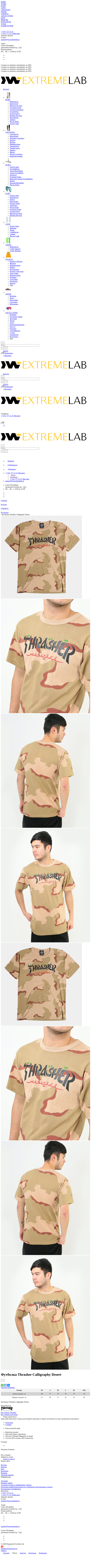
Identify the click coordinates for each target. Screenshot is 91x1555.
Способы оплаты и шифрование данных (16, 1485)
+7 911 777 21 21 (7, 32)
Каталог (4, 1465)
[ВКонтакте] (8, 1385)
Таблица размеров (8, 1387)
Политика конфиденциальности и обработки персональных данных (26, 1487)
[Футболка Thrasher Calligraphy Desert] (41, 1025)
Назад (13, 475)
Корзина (4, 1473)
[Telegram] (5, 1385)
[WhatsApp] (2, 1385)
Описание (9, 1423)
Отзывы (8, 1425)
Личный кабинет (7, 1475)
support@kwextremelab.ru (10, 39)
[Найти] (6, 348)
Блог (2, 1469)
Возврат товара (6, 1483)
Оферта (4, 1551)
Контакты (4, 1471)
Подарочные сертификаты (11, 1489)
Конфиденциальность (9, 1549)
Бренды (4, 1467)
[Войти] (2, 421)
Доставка (4, 1481)
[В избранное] (3, 1380)
